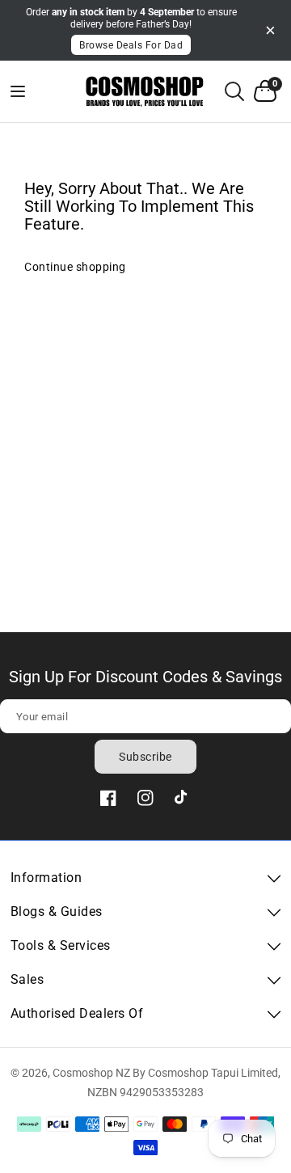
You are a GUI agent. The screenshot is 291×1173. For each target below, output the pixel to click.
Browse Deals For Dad (131, 45)
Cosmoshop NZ (91, 1072)
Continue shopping (75, 266)
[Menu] (28, 91)
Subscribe (145, 756)
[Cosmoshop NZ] (146, 92)
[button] (234, 91)
